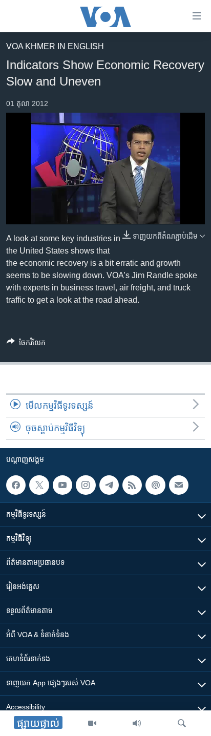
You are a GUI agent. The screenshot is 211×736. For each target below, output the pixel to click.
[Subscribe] (178, 485)
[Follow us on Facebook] (16, 485)
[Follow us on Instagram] (85, 485)
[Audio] (136, 723)
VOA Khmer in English (55, 46)
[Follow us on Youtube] (62, 485)
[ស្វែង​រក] (181, 723)
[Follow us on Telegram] (109, 485)
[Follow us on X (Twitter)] (39, 485)
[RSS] (132, 485)
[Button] (26, 344)
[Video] (92, 723)
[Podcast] (155, 485)
